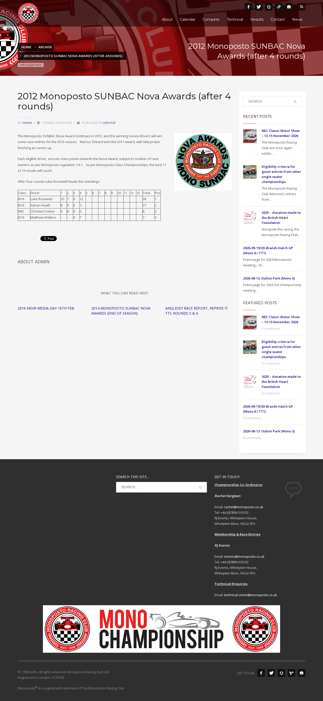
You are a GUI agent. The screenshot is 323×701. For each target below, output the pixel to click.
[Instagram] (269, 7)
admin (27, 123)
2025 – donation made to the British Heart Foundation (281, 217)
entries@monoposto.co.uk (244, 556)
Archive (109, 123)
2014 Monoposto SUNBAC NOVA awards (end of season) (120, 311)
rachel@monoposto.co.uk (243, 507)
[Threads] (279, 7)
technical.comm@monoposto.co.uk (250, 595)
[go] (295, 101)
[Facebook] (248, 7)
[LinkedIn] (289, 7)
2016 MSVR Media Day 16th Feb (46, 308)
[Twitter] (258, 7)
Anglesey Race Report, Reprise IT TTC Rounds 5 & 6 (196, 311)
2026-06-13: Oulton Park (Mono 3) (269, 278)
